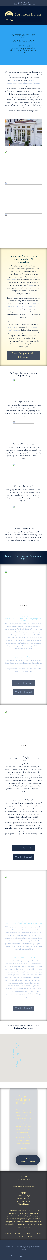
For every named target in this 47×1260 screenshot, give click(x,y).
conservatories (33, 80)
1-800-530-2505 (23, 1179)
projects (30, 285)
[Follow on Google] (21, 1256)
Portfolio (18, 1233)
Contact (28, 1233)
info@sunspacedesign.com (23, 1186)
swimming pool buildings (31, 83)
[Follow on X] (16, 1256)
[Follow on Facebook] (7, 1256)
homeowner (19, 322)
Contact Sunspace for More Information (23, 355)
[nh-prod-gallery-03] (23, 184)
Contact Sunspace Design (28, 1160)
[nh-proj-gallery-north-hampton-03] (23, 713)
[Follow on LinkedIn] (35, 1256)
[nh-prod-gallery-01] (23, 146)
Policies (38, 1233)
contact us (10, 108)
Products (8, 1233)
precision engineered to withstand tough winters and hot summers (23, 306)
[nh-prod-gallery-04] (23, 215)
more (20, 86)
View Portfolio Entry (23, 683)
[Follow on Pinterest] (26, 1256)
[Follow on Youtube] (40, 1256)
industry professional (32, 322)
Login (30, 1236)
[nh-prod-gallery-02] (23, 153)
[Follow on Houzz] (11, 1256)
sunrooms (11, 86)
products (14, 80)
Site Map (21, 1236)
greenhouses (11, 83)
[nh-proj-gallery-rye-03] (23, 572)
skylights (19, 83)
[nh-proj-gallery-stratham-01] (23, 877)
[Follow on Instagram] (31, 1256)
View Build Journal (23, 692)
